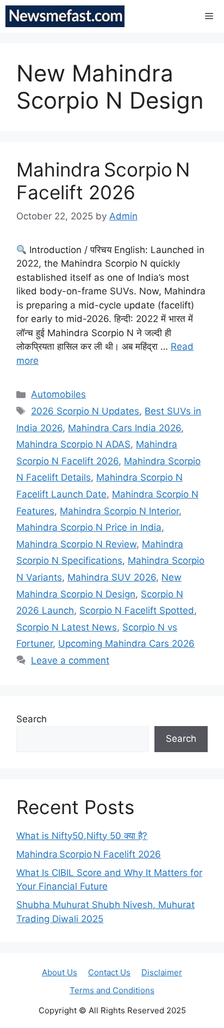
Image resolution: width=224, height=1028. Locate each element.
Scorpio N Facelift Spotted (136, 610)
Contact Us (109, 972)
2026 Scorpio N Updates (85, 411)
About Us (59, 972)
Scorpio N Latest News (66, 627)
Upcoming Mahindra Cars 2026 (126, 643)
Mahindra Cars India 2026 (124, 427)
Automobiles (58, 394)
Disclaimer (161, 972)
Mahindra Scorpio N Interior (119, 511)
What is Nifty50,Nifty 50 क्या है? (81, 835)
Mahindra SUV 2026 (111, 577)
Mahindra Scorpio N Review (76, 544)
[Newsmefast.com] (65, 16)
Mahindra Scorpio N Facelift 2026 (103, 181)
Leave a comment (70, 660)
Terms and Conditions (112, 990)
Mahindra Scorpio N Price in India (88, 527)
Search (31, 719)
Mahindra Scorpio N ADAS (73, 444)
